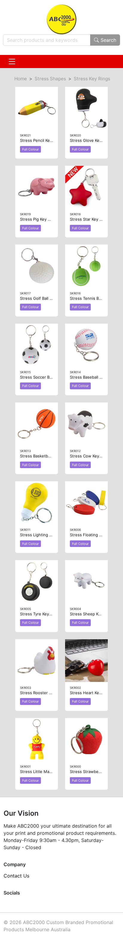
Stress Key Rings (92, 79)
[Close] (12, 61)
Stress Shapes (50, 79)
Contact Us (16, 876)
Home (20, 79)
